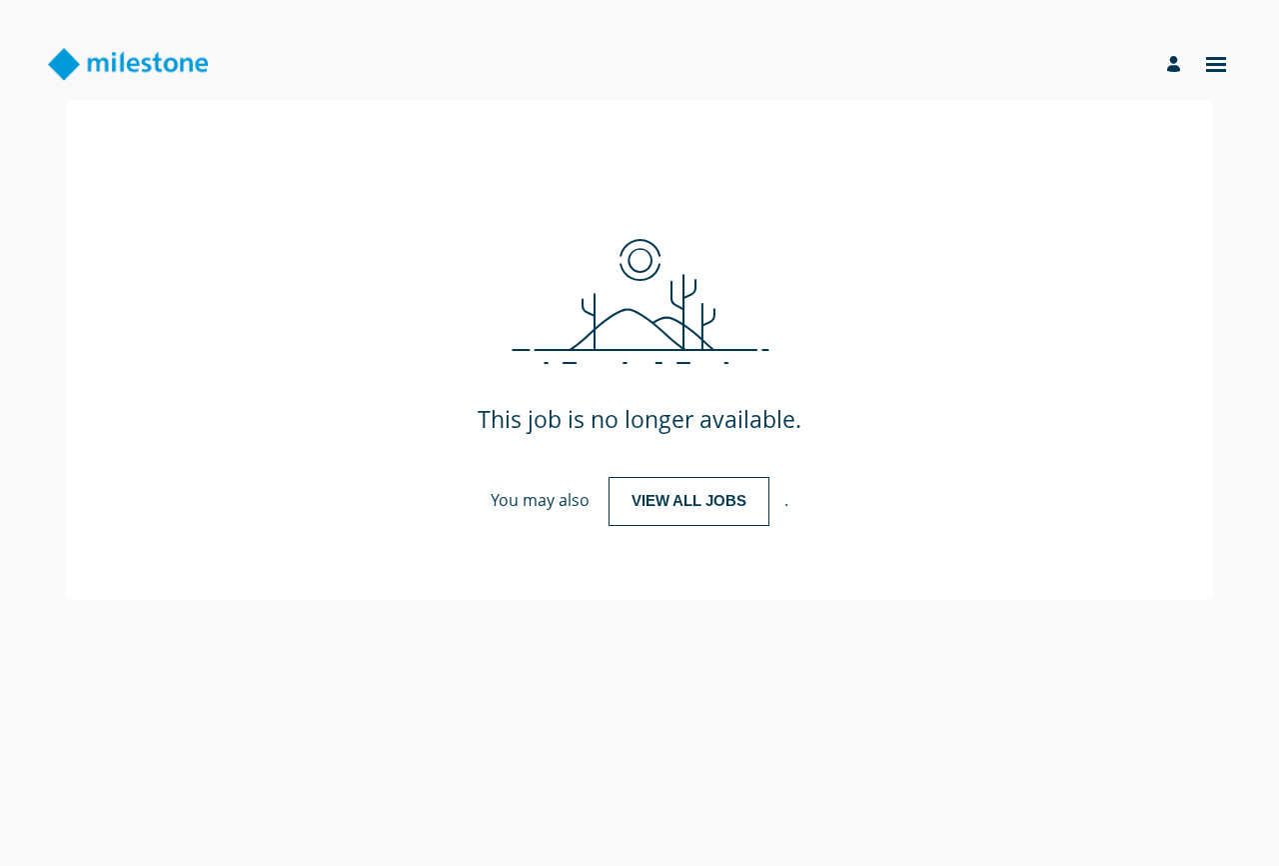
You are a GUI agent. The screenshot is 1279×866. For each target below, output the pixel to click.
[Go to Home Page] (128, 64)
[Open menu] (1216, 64)
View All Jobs (689, 500)
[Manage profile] (1176, 64)
